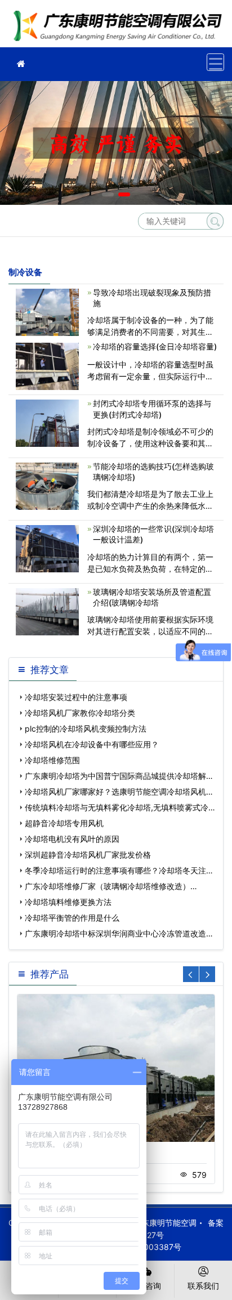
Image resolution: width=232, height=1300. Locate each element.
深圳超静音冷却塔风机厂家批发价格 (88, 854)
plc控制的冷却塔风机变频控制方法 (85, 728)
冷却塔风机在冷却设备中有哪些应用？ (92, 744)
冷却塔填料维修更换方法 (68, 902)
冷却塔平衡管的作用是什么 (72, 917)
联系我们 (203, 1285)
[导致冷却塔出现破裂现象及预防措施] (47, 311)
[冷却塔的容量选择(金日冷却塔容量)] (47, 365)
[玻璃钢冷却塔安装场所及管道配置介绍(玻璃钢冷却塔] (47, 610)
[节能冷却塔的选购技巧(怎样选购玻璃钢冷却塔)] (47, 485)
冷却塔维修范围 (52, 760)
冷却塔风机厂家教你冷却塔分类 (80, 713)
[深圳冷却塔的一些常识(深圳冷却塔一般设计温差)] (47, 548)
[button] (108, 194)
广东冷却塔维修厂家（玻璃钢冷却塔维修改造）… (111, 886)
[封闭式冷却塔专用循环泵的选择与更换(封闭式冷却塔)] (47, 422)
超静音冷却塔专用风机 (64, 823)
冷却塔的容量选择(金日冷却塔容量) (155, 346)
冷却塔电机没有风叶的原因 (72, 839)
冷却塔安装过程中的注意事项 (76, 697)
